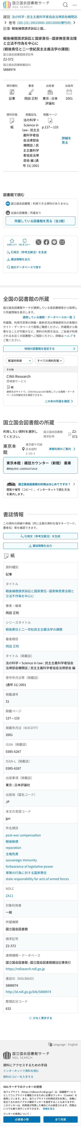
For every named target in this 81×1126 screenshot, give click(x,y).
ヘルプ (68, 336)
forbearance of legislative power (29, 866)
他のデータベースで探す (26, 267)
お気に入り (12, 244)
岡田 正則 (12, 646)
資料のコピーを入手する (18, 1077)
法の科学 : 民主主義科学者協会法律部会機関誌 (44, 16)
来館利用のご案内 (60, 449)
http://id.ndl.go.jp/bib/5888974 (28, 991)
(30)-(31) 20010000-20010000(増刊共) (44, 22)
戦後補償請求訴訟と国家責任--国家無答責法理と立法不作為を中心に (40, 593)
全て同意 (60, 1119)
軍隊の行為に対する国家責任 (26, 872)
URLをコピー (24, 244)
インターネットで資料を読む (21, 1071)
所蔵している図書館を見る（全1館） (41, 220)
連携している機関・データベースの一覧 (47, 317)
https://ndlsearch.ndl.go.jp (25, 968)
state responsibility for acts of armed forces (37, 878)
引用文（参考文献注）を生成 (29, 252)
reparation (13, 847)
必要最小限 (22, 1119)
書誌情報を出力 (20, 259)
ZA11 (9, 895)
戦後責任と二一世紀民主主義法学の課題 (34, 629)
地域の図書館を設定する (39, 348)
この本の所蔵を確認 (57, 401)
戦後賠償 (12, 841)
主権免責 (12, 853)
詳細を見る (66, 140)
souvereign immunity (21, 860)
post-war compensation (23, 835)
